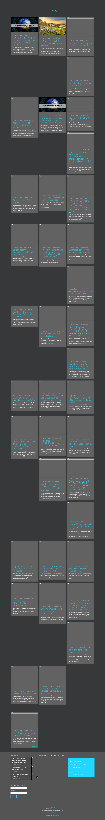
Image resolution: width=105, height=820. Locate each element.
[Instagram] (103, 2)
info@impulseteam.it (78, 771)
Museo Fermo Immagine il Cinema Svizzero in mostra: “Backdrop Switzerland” (24, 444)
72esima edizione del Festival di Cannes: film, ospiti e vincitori (23, 314)
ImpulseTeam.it (55, 815)
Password (12, 790)
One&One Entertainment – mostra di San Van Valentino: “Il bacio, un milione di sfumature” (80, 606)
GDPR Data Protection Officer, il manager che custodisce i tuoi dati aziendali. (51, 486)
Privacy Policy (52, 807)
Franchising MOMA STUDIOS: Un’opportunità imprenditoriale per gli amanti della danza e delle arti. (80, 157)
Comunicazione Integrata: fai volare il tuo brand (80, 44)
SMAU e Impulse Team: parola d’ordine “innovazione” (51, 610)
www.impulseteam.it (78, 774)
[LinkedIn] (101, 2)
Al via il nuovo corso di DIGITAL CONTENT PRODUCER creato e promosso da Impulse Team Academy (79, 485)
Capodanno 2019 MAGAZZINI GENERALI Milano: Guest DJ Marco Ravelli (80, 398)
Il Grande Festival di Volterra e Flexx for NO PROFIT (51, 43)
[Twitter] (99, 2)
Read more (34, 746)
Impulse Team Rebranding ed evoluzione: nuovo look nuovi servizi (52, 568)
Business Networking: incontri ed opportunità (79, 250)
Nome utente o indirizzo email (18, 785)
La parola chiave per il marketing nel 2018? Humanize (22, 568)
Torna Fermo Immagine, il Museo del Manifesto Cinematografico (24, 603)
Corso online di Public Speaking (22, 201)
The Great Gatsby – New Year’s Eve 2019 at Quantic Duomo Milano (52, 397)
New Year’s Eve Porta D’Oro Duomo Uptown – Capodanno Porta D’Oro (24, 397)
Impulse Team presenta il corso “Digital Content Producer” (80, 526)
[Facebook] (97, 2)
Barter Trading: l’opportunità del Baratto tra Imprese (24, 251)
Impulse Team (17, 35)
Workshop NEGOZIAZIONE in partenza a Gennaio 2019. (52, 442)
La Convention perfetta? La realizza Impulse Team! (24, 692)
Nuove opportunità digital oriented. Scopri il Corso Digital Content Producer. (52, 120)
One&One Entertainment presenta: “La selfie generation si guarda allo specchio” (52, 689)
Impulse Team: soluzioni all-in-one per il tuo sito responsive (79, 649)
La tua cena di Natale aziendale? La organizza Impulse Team (79, 568)
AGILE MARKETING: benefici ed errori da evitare (22, 125)
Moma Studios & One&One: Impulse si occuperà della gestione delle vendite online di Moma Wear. (79, 331)
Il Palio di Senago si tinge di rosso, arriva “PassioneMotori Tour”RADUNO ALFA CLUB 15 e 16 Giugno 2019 (80, 206)
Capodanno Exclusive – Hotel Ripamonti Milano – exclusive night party (80, 366)
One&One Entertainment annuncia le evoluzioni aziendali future (52, 333)
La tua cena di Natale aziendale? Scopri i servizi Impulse (80, 443)
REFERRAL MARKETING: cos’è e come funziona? (80, 292)
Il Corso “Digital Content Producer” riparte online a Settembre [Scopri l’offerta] (24, 41)
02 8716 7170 (76, 767)
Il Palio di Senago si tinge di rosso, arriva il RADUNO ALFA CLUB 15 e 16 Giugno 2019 (52, 252)
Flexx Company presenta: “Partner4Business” (52, 198)
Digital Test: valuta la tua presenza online (80, 84)
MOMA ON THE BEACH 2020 (80, 118)
